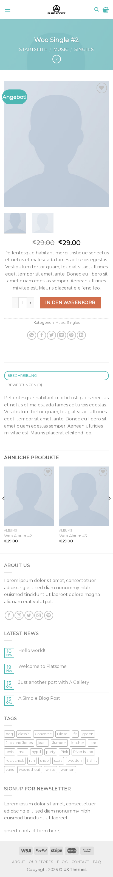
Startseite (33, 49)
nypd (36, 752)
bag (9, 734)
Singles (84, 49)
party (50, 752)
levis (9, 752)
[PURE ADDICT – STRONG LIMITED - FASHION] (56, 9)
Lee (92, 743)
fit (75, 734)
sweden (74, 760)
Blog (62, 862)
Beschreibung (22, 375)
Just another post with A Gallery (53, 682)
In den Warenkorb (70, 302)
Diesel (62, 734)
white (50, 770)
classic (24, 734)
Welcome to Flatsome (42, 666)
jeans (42, 743)
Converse (43, 734)
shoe (44, 760)
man (23, 752)
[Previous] (13, 144)
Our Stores (41, 862)
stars (58, 760)
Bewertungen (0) (24, 385)
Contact (80, 862)
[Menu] (7, 9)
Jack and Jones (19, 743)
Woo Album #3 (73, 535)
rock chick (15, 760)
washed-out (29, 770)
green (87, 734)
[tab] (56, 376)
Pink (64, 752)
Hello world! (31, 650)
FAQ (97, 862)
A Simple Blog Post (39, 698)
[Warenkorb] (106, 10)
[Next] (100, 144)
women (67, 770)
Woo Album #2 (18, 535)
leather (77, 743)
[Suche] (96, 9)
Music (60, 49)
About (18, 862)
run (32, 760)
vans (10, 770)
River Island (83, 752)
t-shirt (92, 760)
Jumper (59, 743)
